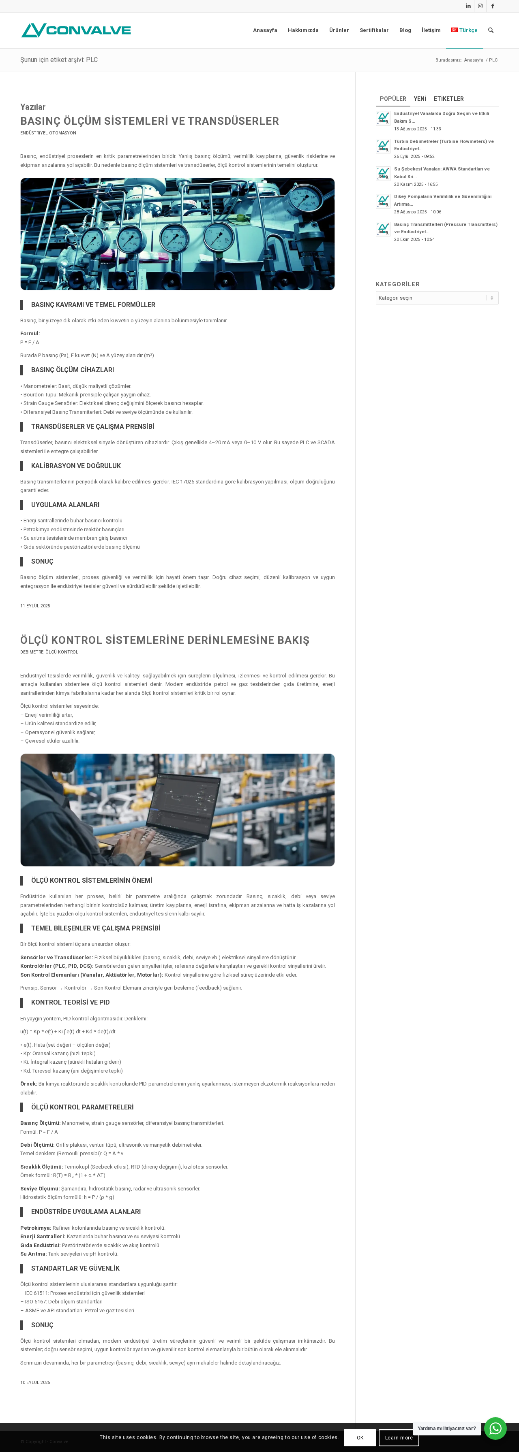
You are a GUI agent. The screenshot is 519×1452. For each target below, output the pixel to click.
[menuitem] (265, 30)
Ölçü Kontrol (61, 652)
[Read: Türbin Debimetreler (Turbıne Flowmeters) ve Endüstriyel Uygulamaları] (383, 146)
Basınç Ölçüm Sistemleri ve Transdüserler (149, 121)
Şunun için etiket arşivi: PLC (59, 60)
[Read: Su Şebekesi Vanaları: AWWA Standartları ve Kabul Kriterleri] (383, 173)
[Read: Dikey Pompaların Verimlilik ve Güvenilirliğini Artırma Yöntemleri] (383, 201)
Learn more (399, 1438)
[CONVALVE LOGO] (77, 30)
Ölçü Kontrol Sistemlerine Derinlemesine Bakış (165, 640)
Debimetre (31, 652)
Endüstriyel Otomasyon (48, 133)
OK (360, 1438)
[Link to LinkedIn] (468, 6)
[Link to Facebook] (493, 6)
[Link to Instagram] (480, 6)
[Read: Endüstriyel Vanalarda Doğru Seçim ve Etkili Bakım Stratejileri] (383, 118)
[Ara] (491, 30)
